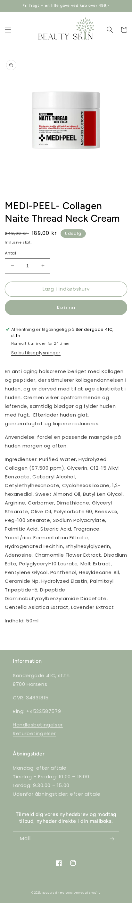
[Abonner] (112, 838)
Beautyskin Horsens (57, 893)
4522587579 (45, 711)
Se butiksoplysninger (36, 353)
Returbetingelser (34, 733)
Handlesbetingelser (38, 724)
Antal (10, 253)
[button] (8, 30)
